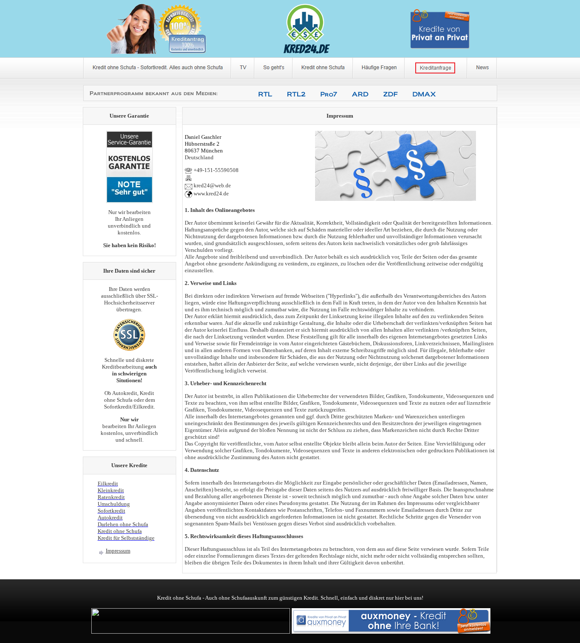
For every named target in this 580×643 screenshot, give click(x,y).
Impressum (118, 550)
